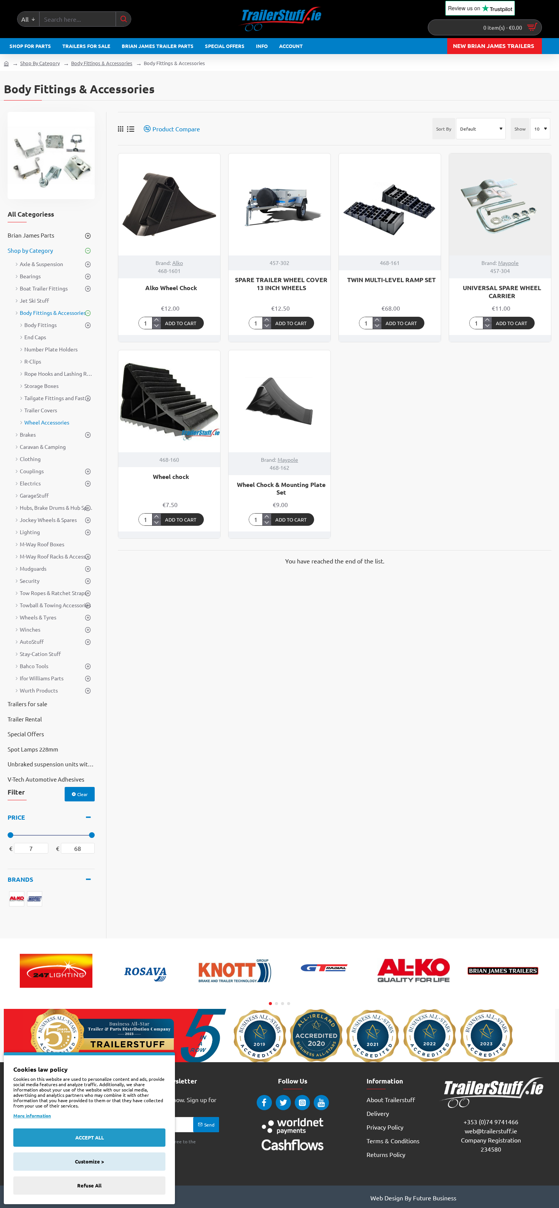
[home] (6, 63)
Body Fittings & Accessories (101, 63)
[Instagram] (302, 1102)
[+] (156, 320)
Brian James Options (503, 991)
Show (520, 129)
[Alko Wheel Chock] (169, 204)
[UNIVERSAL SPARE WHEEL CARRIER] (500, 204)
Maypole (508, 262)
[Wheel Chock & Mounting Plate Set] (279, 401)
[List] (130, 128)
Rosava (146, 991)
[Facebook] (264, 1102)
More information (32, 1115)
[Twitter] (283, 1102)
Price (16, 817)
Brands (20, 879)
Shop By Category (40, 63)
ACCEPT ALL (89, 1137)
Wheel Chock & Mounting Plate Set (281, 488)
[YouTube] (321, 1102)
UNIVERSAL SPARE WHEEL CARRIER (502, 292)
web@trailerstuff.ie (491, 1131)
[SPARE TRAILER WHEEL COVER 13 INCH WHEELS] (279, 204)
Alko (177, 262)
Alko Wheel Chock (171, 288)
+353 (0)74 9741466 (491, 1121)
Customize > (89, 1161)
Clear (82, 794)
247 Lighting (56, 991)
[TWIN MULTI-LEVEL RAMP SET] (390, 204)
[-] (156, 326)
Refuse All (89, 1185)
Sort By (443, 129)
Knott (235, 991)
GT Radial (324, 991)
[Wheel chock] (169, 401)
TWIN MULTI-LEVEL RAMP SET (391, 280)
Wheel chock (171, 476)
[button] (182, 323)
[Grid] (120, 128)
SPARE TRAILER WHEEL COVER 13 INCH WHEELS (281, 284)
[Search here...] (123, 19)
